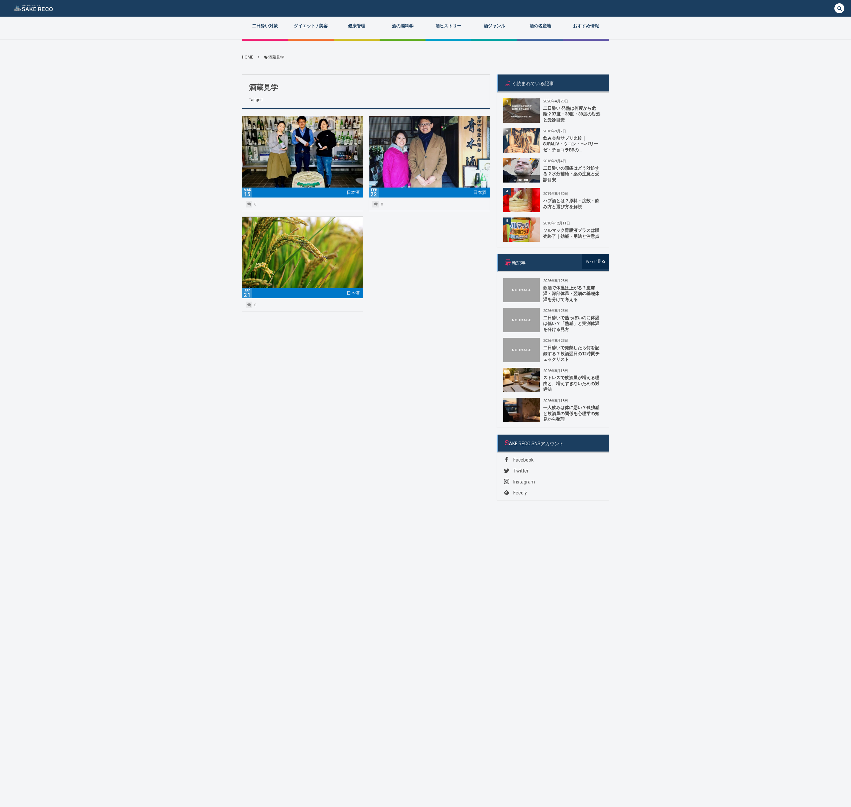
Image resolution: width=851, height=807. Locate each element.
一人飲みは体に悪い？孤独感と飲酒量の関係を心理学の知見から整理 (571, 413)
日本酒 (353, 192)
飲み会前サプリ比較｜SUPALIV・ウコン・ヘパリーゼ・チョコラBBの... (570, 144)
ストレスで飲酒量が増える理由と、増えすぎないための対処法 (571, 383)
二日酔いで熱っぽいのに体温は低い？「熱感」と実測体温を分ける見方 (571, 323)
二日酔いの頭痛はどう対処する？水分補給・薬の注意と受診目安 (571, 174)
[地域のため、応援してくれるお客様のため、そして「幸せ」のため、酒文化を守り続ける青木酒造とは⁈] (429, 157)
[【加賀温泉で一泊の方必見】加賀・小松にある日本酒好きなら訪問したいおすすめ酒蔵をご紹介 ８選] (302, 257)
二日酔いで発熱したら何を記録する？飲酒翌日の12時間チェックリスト (571, 353)
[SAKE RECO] (33, 8)
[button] (839, 8)
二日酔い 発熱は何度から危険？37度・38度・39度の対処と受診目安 (571, 114)
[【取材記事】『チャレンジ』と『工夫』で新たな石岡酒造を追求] (302, 157)
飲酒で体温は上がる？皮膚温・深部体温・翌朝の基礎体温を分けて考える (571, 293)
